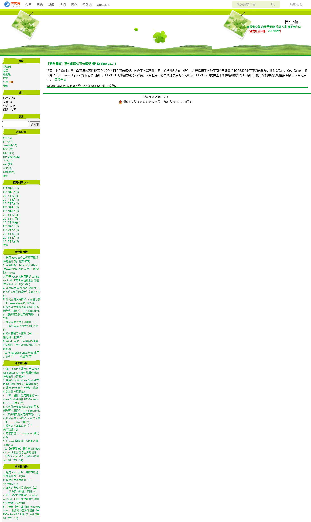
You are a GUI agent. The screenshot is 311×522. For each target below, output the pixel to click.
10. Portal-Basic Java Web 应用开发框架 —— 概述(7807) (21, 354)
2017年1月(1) (11, 211)
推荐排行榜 (21, 467)
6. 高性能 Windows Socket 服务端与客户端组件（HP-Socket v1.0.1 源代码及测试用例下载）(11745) (21, 312)
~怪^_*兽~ (291, 22)
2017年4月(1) (11, 207)
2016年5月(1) (11, 233)
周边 (40, 4)
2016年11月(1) (11, 218)
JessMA (10, 145)
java (8, 141)
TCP (8, 160)
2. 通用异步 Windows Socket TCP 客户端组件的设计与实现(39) (21, 382)
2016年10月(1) (11, 222)
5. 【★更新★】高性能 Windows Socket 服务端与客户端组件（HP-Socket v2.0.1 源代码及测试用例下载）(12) (21, 512)
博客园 (7, 66)
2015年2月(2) (11, 241)
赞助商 (87, 4)
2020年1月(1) (11, 188)
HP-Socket (11, 156)
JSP (7, 168)
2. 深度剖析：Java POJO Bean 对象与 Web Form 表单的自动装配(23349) (21, 268)
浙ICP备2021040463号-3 (177, 101)
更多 (5, 175)
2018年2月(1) (11, 192)
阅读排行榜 (21, 252)
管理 (5, 85)
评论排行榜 (21, 363)
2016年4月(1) (11, 237)
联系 (5, 78)
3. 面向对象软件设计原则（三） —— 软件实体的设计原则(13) (21, 489)
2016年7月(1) (11, 230)
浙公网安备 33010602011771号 (141, 101)
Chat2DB (103, 4)
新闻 (51, 4)
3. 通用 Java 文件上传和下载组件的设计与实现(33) (20, 389)
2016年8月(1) (11, 226)
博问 (62, 4)
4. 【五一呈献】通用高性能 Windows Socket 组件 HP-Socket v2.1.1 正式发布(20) (21, 399)
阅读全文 (60, 79)
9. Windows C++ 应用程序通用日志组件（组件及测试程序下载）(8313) (21, 344)
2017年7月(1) (11, 203)
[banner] (10, 4)
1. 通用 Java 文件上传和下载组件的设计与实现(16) (20, 474)
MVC (8, 149)
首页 (5, 70)
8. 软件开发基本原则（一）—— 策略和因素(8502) (21, 335)
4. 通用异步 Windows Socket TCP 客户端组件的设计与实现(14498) (21, 291)
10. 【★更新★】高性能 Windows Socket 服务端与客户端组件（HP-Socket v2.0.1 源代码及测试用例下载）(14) (21, 454)
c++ (7, 137)
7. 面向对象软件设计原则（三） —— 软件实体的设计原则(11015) (21, 325)
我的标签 (21, 132)
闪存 (74, 4)
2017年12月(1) (11, 195)
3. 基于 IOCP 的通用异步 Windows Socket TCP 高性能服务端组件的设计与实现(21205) (21, 280)
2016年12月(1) (11, 214)
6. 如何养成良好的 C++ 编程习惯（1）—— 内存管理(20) (21, 420)
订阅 (5, 82)
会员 (28, 4)
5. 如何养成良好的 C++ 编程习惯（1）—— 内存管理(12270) (21, 301)
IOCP (8, 153)
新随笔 (7, 74)
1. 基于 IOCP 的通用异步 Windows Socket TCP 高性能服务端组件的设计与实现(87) (21, 372)
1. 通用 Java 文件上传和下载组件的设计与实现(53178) (20, 259)
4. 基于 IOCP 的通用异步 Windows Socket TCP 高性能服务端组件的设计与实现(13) (21, 498)
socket (9, 172)
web (8, 164)
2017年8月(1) (11, 199)
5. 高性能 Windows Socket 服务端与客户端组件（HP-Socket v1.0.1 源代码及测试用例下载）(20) (21, 410)
